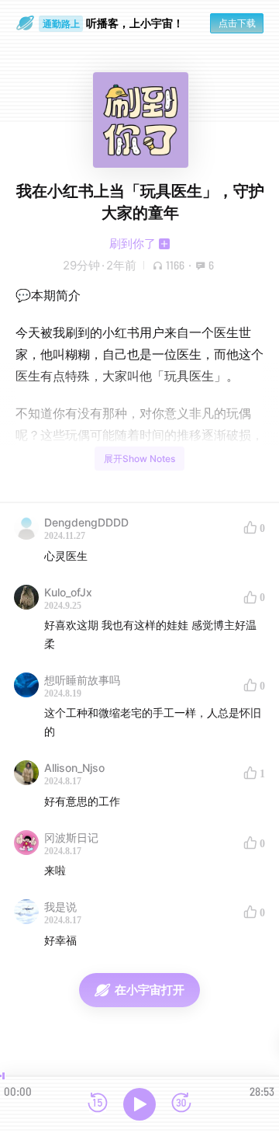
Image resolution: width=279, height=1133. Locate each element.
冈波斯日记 (71, 837)
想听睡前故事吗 (82, 679)
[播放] (139, 1104)
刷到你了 (132, 243)
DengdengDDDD (86, 522)
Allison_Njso (74, 767)
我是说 (60, 906)
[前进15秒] (181, 1104)
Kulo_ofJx (68, 592)
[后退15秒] (97, 1104)
